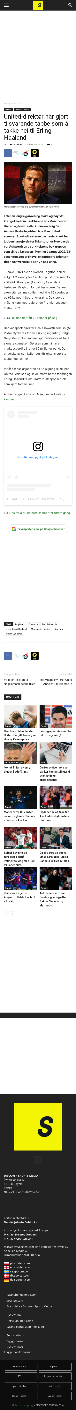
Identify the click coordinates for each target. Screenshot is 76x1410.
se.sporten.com (20, 1271)
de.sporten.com (20, 1279)
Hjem (7, 103)
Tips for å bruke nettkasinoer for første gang (39, 513)
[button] (6, 5)
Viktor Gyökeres (14, 633)
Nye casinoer (14, 1347)
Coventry (33, 624)
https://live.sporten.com (35, 153)
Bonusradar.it (15, 1335)
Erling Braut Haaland (16, 628)
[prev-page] (6, 914)
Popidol (53, 1366)
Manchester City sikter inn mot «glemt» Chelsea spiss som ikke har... (19, 816)
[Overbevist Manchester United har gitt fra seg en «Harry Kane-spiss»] (20, 716)
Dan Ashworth (49, 624)
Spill (43, 762)
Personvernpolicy (24, 1405)
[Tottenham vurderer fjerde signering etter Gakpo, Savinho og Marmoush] (56, 878)
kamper (9, 399)
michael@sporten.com (18, 1238)
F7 (19, 1376)
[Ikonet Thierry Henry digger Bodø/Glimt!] (20, 753)
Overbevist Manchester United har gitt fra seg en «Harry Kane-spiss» (20, 735)
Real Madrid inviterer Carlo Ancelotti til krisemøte (55, 682)
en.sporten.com (20, 1267)
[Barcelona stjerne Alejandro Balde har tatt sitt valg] (20, 878)
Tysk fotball (53, 1386)
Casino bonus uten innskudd (25, 1327)
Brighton (19, 624)
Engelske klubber (53, 1376)
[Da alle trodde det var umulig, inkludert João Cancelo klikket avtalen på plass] (56, 838)
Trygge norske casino (17, 1352)
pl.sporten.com (20, 1263)
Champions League (14, 762)
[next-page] (12, 914)
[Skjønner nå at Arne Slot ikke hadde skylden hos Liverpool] (56, 797)
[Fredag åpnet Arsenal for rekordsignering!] (56, 716)
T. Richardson (14, 144)
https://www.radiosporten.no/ (26, 153)
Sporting (59, 628)
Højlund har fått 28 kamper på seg (34, 318)
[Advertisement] (38, 53)
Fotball (17, 103)
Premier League (22, 109)
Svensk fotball (55, 1395)
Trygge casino (15, 1341)
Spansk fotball (19, 1386)
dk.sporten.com (20, 1275)
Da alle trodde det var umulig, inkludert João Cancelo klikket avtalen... (55, 856)
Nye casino (13, 1315)
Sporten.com (26, 1247)
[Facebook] (8, 153)
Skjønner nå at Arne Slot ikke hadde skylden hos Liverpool (55, 816)
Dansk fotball (19, 1395)
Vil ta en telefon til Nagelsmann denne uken (19, 682)
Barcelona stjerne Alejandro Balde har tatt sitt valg (19, 897)
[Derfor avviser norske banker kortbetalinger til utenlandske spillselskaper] (56, 753)
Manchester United (40, 628)
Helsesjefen (19, 1366)
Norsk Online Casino (19, 1321)
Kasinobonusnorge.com (21, 1294)
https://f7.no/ (17, 153)
